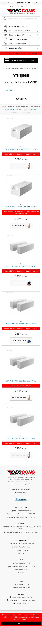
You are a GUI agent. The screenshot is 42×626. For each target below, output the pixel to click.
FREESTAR (21, 53)
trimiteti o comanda (22, 604)
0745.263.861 (23, 3)
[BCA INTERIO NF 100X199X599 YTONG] (21, 261)
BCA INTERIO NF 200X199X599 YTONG (21, 381)
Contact (28, 6)
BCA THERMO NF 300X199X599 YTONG (21, 206)
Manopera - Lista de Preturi (19, 31)
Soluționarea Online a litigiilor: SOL (21, 484)
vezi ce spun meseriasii (19, 166)
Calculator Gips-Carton (17, 43)
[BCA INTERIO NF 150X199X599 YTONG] (21, 434)
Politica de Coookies (20, 617)
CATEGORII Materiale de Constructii (22, 60)
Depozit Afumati (35, 3)
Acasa (11, 6)
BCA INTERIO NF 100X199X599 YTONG (21, 266)
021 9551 (29, 479)
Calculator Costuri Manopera (20, 35)
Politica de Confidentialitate (21, 489)
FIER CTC (12, 53)
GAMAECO (29, 53)
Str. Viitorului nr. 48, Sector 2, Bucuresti (22, 600)
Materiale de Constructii (18, 26)
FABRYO (4, 53)
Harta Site (21, 573)
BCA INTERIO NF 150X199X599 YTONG (21, 438)
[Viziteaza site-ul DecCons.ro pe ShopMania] (21, 500)
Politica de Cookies (21, 493)
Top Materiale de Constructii (21, 563)
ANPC (11, 479)
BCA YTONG (9, 90)
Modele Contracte (21, 570)
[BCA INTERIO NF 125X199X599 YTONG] (21, 319)
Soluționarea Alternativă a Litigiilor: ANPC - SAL (21, 481)
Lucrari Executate (15, 48)
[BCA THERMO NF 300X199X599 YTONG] (21, 202)
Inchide (21, 623)
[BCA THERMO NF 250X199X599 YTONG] (21, 144)
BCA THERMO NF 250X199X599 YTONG (21, 149)
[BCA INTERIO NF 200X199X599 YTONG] (21, 376)
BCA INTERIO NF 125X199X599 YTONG (21, 323)
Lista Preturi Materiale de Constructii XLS (21, 566)
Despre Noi (20, 6)
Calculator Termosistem (18, 39)
